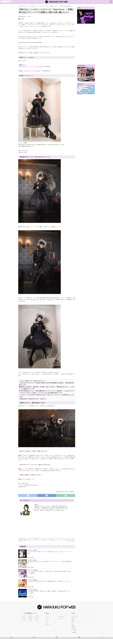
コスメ (46, 618)
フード (46, 620)
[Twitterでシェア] (27, 495)
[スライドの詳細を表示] (86, 23)
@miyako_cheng (33, 485)
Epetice (31, 46)
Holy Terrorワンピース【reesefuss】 (32, 70)
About (73, 624)
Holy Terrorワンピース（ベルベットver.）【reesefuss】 (31, 66)
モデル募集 (74, 632)
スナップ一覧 (74, 616)
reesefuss (24, 60)
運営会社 (73, 626)
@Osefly (26, 483)
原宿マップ (74, 618)
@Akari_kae (25, 150)
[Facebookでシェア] (46, 495)
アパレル (28, 16)
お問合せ (73, 628)
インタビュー (60, 618)
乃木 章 (22, 18)
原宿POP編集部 (31, 557)
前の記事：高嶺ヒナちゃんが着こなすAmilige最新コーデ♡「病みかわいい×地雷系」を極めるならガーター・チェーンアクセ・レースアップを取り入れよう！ (32, 540)
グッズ (46, 622)
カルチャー (35, 579)
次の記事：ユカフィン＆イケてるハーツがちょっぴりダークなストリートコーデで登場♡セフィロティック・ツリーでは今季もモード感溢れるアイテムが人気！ (61, 540)
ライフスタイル (60, 616)
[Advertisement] (32, 528)
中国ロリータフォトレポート (63, 491)
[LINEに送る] (65, 495)
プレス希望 (74, 630)
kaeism (25, 152)
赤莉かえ (72, 491)
